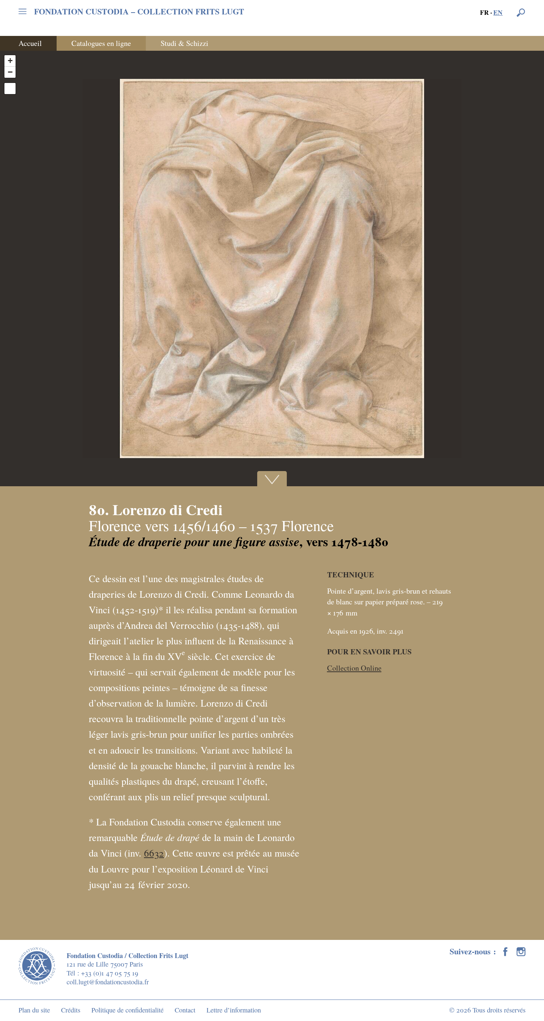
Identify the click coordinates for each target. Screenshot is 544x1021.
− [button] (10, 72)
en (498, 12)
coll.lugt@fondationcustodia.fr (108, 981)
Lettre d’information (233, 1009)
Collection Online (354, 668)
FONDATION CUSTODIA (139, 11)
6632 (154, 852)
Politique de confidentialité (127, 1009)
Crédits (70, 1009)
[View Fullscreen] (10, 88)
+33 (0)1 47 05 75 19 (109, 972)
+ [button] (10, 60)
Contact (185, 1009)
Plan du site (34, 1009)
